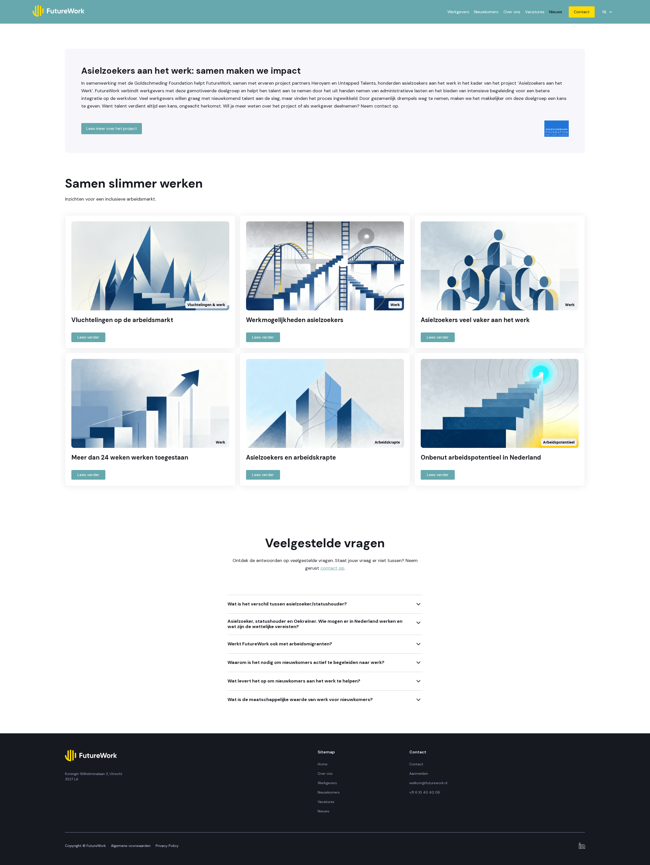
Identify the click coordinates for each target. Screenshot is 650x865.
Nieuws (555, 11)
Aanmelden (418, 773)
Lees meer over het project (111, 128)
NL (605, 11)
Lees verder (88, 337)
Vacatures (534, 11)
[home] (58, 12)
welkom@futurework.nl (428, 783)
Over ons (511, 11)
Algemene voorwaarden (131, 845)
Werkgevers (458, 11)
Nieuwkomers (486, 11)
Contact (582, 11)
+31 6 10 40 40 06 (424, 792)
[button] (607, 11)
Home (323, 764)
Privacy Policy (167, 845)
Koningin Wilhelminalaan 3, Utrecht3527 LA (93, 776)
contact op (332, 568)
